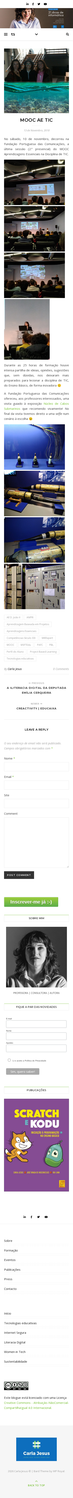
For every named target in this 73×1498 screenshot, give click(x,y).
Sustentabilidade (15, 1361)
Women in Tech (15, 1352)
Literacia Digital (14, 1342)
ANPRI (30, 617)
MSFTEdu (26, 645)
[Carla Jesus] (36, 1449)
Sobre (8, 1241)
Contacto (10, 1289)
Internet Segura (15, 1333)
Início (7, 1313)
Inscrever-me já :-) (31, 902)
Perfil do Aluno (15, 651)
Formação (11, 1250)
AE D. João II (13, 617)
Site (6, 795)
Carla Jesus (15, 669)
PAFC (40, 645)
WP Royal (58, 1471)
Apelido (9, 1043)
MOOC (10, 645)
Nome (9, 758)
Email (9, 777)
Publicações (12, 1269)
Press (8, 1279)
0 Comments (61, 669)
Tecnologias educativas (20, 658)
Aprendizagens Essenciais (21, 631)
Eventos (10, 1260)
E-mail (9, 1019)
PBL (51, 645)
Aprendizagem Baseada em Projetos (28, 624)
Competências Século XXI (21, 638)
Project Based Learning (43, 651)
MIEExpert (47, 638)
